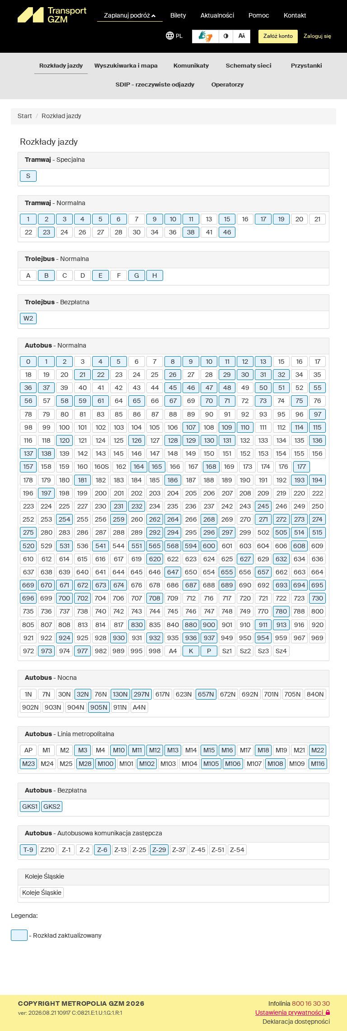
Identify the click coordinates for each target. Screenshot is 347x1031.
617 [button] (118, 559)
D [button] (82, 276)
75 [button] (299, 401)
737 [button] (65, 612)
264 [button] (173, 520)
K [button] (191, 651)
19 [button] (281, 219)
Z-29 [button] (159, 850)
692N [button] (250, 695)
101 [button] (82, 428)
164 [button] (139, 467)
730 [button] (317, 599)
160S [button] (101, 467)
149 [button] (191, 454)
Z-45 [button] (198, 850)
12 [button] (245, 362)
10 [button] (173, 219)
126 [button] (137, 441)
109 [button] (227, 428)
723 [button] (299, 599)
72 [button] (245, 401)
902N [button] (30, 708)
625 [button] (227, 559)
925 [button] (83, 638)
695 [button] (317, 585)
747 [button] (209, 612)
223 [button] (28, 507)
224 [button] (46, 507)
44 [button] (155, 388)
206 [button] (209, 493)
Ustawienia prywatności (290, 1013)
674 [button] (118, 585)
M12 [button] (154, 750)
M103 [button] (168, 764)
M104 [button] (189, 764)
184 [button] (136, 480)
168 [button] (211, 467)
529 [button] (46, 546)
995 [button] (137, 651)
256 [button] (101, 520)
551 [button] (136, 546)
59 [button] (83, 401)
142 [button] (83, 454)
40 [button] (83, 388)
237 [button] (209, 507)
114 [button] (299, 428)
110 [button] (245, 428)
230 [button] (100, 507)
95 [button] (281, 415)
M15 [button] (209, 750)
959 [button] (281, 638)
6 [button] (119, 219)
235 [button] (172, 507)
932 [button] (154, 638)
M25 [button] (66, 764)
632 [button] (281, 559)
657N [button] (206, 695)
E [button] (100, 276)
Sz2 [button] (245, 651)
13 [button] (209, 219)
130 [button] (209, 441)
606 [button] (281, 546)
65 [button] (137, 401)
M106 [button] (233, 764)
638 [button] (46, 572)
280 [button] (46, 533)
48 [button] (227, 388)
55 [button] (318, 388)
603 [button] (245, 546)
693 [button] (281, 585)
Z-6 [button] (102, 850)
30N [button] (64, 695)
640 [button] (82, 572)
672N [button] (228, 695)
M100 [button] (105, 764)
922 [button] (46, 638)
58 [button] (65, 401)
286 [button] (83, 533)
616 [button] (100, 559)
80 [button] (65, 415)
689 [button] (227, 585)
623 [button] (191, 559)
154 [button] (281, 454)
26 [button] (82, 232)
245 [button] (263, 507)
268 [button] (209, 520)
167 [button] (193, 467)
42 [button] (118, 388)
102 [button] (101, 428)
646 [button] (155, 572)
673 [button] (100, 585)
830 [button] (137, 625)
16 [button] (245, 219)
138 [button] (47, 454)
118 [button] (46, 441)
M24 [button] (47, 764)
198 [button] (64, 493)
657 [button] (263, 572)
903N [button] (53, 708)
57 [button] (46, 401)
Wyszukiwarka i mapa (126, 66)
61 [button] (101, 401)
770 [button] (263, 612)
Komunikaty (191, 66)
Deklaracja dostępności (296, 1022)
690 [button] (245, 585)
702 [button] (82, 599)
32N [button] (83, 695)
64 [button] (119, 401)
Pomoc (259, 16)
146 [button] (136, 454)
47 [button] (209, 388)
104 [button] (136, 428)
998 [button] (155, 651)
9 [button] (155, 219)
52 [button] (299, 388)
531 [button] (65, 546)
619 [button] (136, 559)
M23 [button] (28, 764)
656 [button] (245, 572)
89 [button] (191, 415)
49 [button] (245, 388)
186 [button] (173, 480)
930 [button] (119, 638)
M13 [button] (172, 750)
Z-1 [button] (66, 850)
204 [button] (173, 493)
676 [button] (136, 585)
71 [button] (227, 401)
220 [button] (299, 493)
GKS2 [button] (51, 807)
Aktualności (217, 16)
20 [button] (299, 219)
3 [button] (64, 219)
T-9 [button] (28, 850)
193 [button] (300, 480)
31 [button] (263, 375)
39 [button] (64, 388)
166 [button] (175, 467)
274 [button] (317, 520)
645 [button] (137, 572)
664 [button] (317, 572)
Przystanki (306, 66)
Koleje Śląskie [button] (41, 893)
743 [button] (136, 612)
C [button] (64, 276)
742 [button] (118, 612)
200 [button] (101, 493)
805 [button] (28, 625)
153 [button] (263, 454)
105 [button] (155, 428)
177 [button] (301, 467)
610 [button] (28, 559)
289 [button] (137, 533)
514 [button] (299, 533)
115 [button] (317, 428)
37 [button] (46, 388)
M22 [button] (317, 750)
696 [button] (28, 599)
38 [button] (191, 232)
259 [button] (119, 520)
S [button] (28, 176)
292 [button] (154, 533)
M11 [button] (137, 750)
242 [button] (227, 507)
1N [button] (28, 695)
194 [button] (317, 480)
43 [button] (137, 388)
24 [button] (64, 232)
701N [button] (271, 695)
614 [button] (64, 559)
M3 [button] (82, 750)
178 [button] (28, 480)
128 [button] (173, 441)
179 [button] (46, 480)
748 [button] (227, 612)
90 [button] (209, 415)
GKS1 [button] (30, 807)
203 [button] (154, 493)
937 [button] (209, 638)
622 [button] (172, 559)
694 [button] (299, 585)
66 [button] (155, 401)
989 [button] (119, 651)
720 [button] (245, 599)
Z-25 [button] (139, 850)
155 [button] (299, 454)
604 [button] (263, 546)
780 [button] (281, 612)
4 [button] (82, 219)
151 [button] (227, 454)
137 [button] (28, 454)
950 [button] (245, 638)
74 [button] (281, 401)
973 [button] (46, 651)
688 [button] (209, 585)
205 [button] (191, 493)
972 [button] (28, 651)
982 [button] (101, 651)
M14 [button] (191, 750)
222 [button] (317, 493)
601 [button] (227, 546)
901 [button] (227, 625)
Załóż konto (278, 36)
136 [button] (318, 441)
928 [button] (101, 638)
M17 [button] (245, 750)
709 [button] (172, 599)
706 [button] (118, 599)
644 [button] (119, 572)
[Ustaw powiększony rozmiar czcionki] (241, 36)
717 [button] (227, 599)
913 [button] (281, 625)
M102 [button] (147, 764)
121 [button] (83, 441)
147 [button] (154, 454)
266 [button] (191, 520)
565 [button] (155, 546)
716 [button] (209, 599)
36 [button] (173, 232)
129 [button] (191, 441)
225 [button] (64, 507)
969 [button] (317, 638)
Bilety (178, 16)
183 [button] (119, 480)
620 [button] (155, 559)
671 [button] (64, 585)
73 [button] (263, 401)
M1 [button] (46, 750)
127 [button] (154, 441)
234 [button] (154, 507)
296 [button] (209, 533)
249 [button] (299, 507)
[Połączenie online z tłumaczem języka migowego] (205, 36)
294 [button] (173, 533)
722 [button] (281, 599)
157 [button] (28, 467)
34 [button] (155, 232)
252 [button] (28, 520)
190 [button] (245, 480)
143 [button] (101, 454)
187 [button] (191, 480)
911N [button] (120, 708)
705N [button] (293, 695)
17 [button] (263, 219)
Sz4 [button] (281, 651)
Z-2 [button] (84, 850)
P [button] (209, 651)
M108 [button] (275, 764)
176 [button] (283, 467)
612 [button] (47, 559)
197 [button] (46, 493)
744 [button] (155, 612)
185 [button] (155, 480)
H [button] (154, 276)
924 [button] (64, 638)
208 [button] (245, 493)
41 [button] (209, 232)
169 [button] (229, 467)
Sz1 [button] (227, 651)
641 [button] (100, 572)
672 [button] (82, 585)
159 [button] (64, 467)
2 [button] (46, 219)
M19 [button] (281, 750)
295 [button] (191, 533)
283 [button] (64, 533)
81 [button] (83, 415)
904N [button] (75, 708)
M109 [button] (297, 764)
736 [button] (46, 612)
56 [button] (28, 401)
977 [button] (82, 651)
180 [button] (64, 480)
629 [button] (263, 559)
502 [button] (263, 533)
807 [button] (46, 625)
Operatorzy (227, 85)
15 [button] (227, 219)
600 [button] (209, 546)
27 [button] (100, 232)
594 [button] (191, 546)
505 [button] (281, 533)
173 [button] (247, 467)
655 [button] (227, 572)
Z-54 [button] (237, 850)
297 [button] (227, 533)
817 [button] (118, 625)
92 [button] (245, 415)
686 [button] (173, 585)
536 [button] (83, 546)
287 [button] (100, 533)
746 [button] (191, 612)
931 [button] (137, 638)
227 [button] (82, 507)
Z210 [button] (47, 850)
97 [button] (317, 415)
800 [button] (317, 612)
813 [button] (83, 625)
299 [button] (245, 533)
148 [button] (173, 454)
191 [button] (263, 480)
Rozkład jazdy (61, 116)
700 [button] (64, 599)
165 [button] (157, 467)
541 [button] (100, 546)
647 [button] (172, 572)
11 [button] (191, 219)
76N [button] (101, 695)
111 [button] (263, 428)
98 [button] (28, 428)
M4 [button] (100, 750)
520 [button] (28, 546)
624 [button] (209, 559)
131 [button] (227, 441)
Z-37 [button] (178, 850)
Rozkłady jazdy (61, 66)
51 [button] (281, 388)
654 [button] (209, 572)
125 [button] (119, 441)
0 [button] (28, 362)
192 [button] (281, 480)
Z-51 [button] (217, 850)
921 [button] (28, 638)
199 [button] (82, 493)
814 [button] (100, 625)
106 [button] (173, 428)
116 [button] (28, 441)
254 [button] (64, 520)
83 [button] (100, 415)
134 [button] (281, 441)
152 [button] (245, 454)
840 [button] (173, 625)
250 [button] (318, 507)
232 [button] (136, 507)
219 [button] (281, 493)
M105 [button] (211, 764)
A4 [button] (173, 651)
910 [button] (245, 625)
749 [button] (245, 612)
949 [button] (227, 638)
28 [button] (118, 232)
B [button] (46, 276)
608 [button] (299, 546)
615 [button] (82, 559)
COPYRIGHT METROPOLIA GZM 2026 (81, 1004)
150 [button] (209, 454)
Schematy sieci (249, 66)
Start (25, 116)
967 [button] (299, 638)
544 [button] (119, 546)
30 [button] (137, 232)
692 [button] (263, 585)
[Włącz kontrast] (226, 36)
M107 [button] (254, 764)
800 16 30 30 (311, 1004)
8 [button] (173, 362)
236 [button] (191, 507)
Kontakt (295, 16)
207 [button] (227, 493)
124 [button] (101, 441)
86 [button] (137, 415)
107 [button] (191, 428)
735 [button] (28, 612)
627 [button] (245, 559)
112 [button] (281, 428)
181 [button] (82, 480)
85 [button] (119, 415)
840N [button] (315, 695)
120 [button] (65, 441)
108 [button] (209, 428)
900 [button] (209, 625)
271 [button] (263, 520)
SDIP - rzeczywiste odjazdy (155, 85)
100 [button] (64, 428)
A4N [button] (139, 708)
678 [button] (154, 585)
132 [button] (245, 441)
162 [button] (121, 467)
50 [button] (263, 388)
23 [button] (46, 232)
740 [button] (100, 612)
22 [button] (28, 232)
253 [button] (46, 520)
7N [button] (46, 695)
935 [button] (173, 638)
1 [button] (28, 219)
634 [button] (299, 559)
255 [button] (83, 520)
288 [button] (119, 533)
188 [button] (209, 480)
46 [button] (227, 232)
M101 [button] (126, 764)
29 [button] (227, 375)
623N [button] (184, 695)
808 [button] (64, 625)
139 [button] (65, 454)
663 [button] (299, 572)
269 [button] (227, 520)
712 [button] (191, 599)
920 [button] (318, 625)
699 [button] (46, 599)
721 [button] (263, 599)
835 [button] (155, 625)
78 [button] (28, 415)
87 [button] (155, 415)
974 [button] (64, 651)
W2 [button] (28, 319)
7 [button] (136, 219)
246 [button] (281, 507)
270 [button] (245, 520)
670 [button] (46, 585)
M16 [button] (227, 750)
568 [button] (173, 546)
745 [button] (173, 612)
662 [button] (281, 572)
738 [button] (82, 612)
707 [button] (136, 599)
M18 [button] (263, 750)
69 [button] (191, 401)
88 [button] (173, 415)
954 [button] (263, 638)
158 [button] (46, 467)
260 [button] (137, 520)
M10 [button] (119, 750)
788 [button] (299, 612)
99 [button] (46, 428)
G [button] (136, 276)
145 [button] (118, 454)
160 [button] (82, 467)
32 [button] (281, 375)
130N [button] (120, 695)
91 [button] (227, 415)
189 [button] (227, 480)
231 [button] (118, 507)
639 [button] (64, 572)
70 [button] (209, 401)
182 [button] (101, 480)
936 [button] (191, 638)
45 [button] (173, 388)
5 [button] (100, 219)
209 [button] (263, 493)
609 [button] (317, 546)
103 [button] (119, 428)
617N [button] (162, 695)
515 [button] (317, 533)
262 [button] (154, 520)
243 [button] (245, 507)
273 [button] (299, 520)
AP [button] (28, 750)
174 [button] (265, 467)
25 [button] (155, 375)
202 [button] (136, 493)
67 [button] (173, 401)
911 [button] (263, 625)
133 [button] (263, 441)
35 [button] (317, 375)
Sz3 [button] (263, 651)
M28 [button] (85, 764)
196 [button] (28, 493)
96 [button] (299, 415)
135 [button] (300, 441)
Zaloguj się (317, 36)
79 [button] (46, 415)
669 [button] (28, 585)
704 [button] (100, 599)
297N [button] (142, 695)
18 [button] (28, 375)
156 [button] (317, 454)
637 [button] (28, 572)
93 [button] (263, 415)
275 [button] (28, 533)
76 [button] (317, 401)
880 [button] (191, 625)
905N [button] (99, 708)
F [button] (119, 276)
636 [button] (318, 559)
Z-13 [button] (120, 850)
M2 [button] (64, 750)
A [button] (28, 276)
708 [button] (154, 599)
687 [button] (191, 585)
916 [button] (299, 625)
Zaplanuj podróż (127, 16)
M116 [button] (318, 764)
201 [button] (119, 493)
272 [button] (281, 520)
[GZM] (51, 15)
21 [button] (317, 219)
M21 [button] (299, 750)
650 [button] (191, 572)
